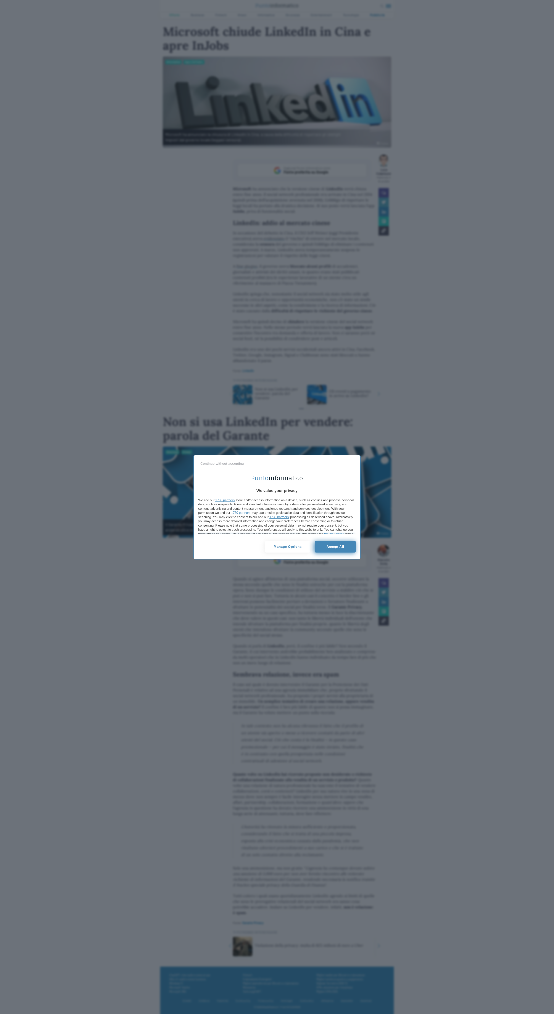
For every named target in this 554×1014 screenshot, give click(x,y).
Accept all (335, 546)
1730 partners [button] (225, 500)
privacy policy (334, 534)
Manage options (288, 546)
